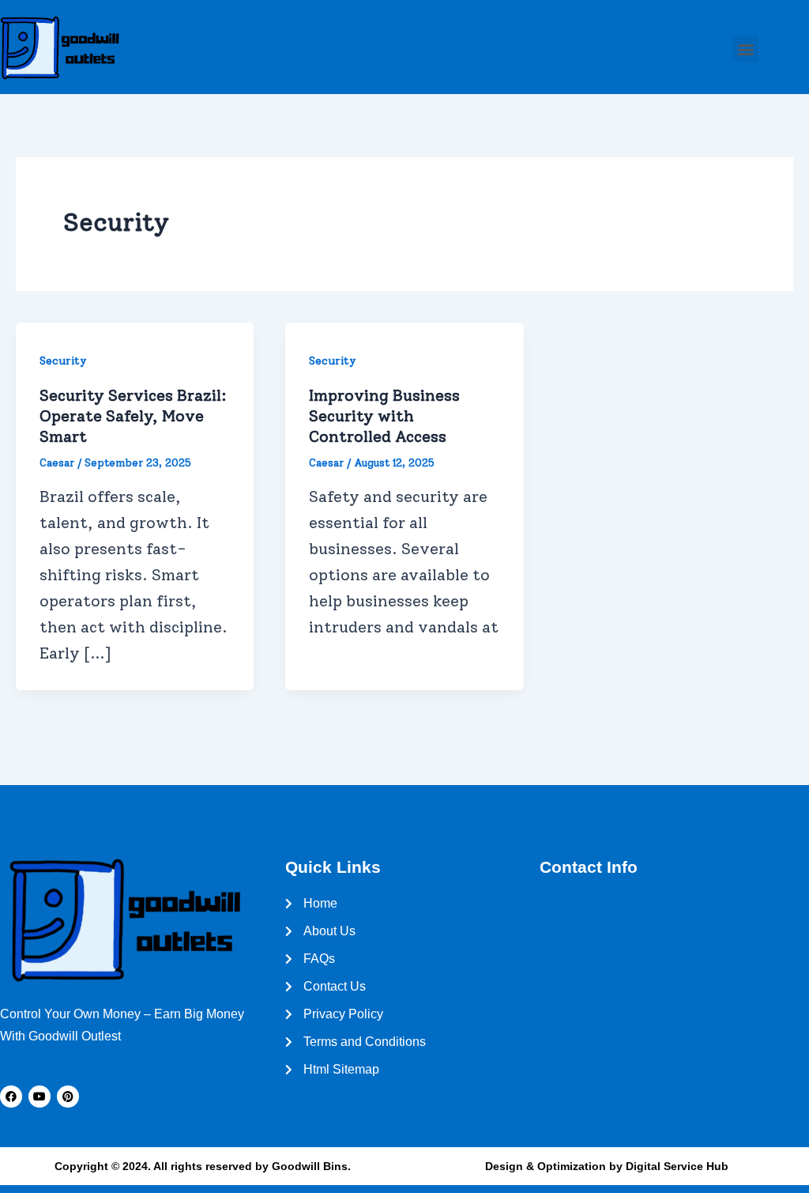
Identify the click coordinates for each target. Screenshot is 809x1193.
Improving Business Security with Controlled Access (384, 416)
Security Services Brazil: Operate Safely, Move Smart (133, 416)
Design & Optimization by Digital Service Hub (606, 1166)
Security (63, 361)
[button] (745, 49)
